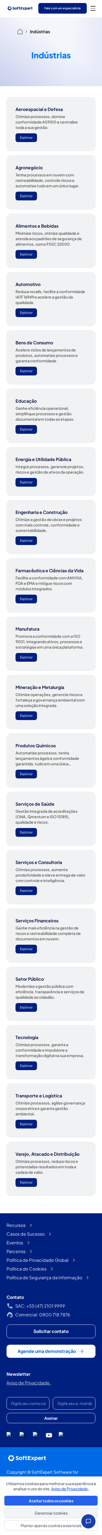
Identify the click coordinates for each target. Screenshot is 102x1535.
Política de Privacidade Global (38, 1260)
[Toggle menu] (93, 8)
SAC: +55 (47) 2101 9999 (40, 1306)
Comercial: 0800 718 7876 (42, 1314)
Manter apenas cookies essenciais (51, 1525)
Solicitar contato (51, 1331)
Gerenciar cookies (51, 1512)
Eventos (15, 1242)
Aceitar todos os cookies (51, 1500)
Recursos (16, 1225)
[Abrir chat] (88, 1521)
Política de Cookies (27, 1269)
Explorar (26, 138)
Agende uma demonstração (47, 1351)
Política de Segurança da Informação (44, 1277)
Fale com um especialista (62, 8)
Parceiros (16, 1251)
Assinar (51, 1418)
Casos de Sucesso (26, 1234)
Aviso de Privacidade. (29, 1383)
